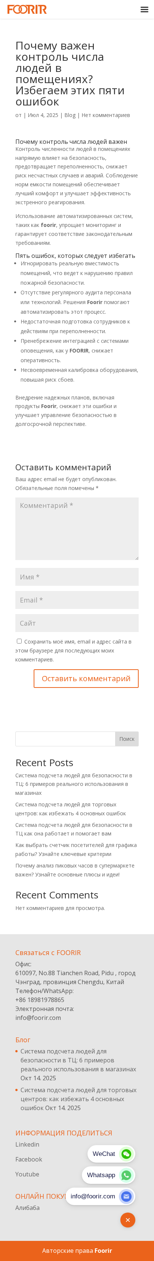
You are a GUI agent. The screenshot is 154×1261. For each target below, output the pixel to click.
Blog (70, 114)
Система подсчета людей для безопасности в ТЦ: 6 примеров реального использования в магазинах (73, 784)
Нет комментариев (105, 114)
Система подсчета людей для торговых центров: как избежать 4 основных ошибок (78, 1099)
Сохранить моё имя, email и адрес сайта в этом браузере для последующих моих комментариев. (73, 650)
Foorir (103, 1250)
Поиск (127, 738)
